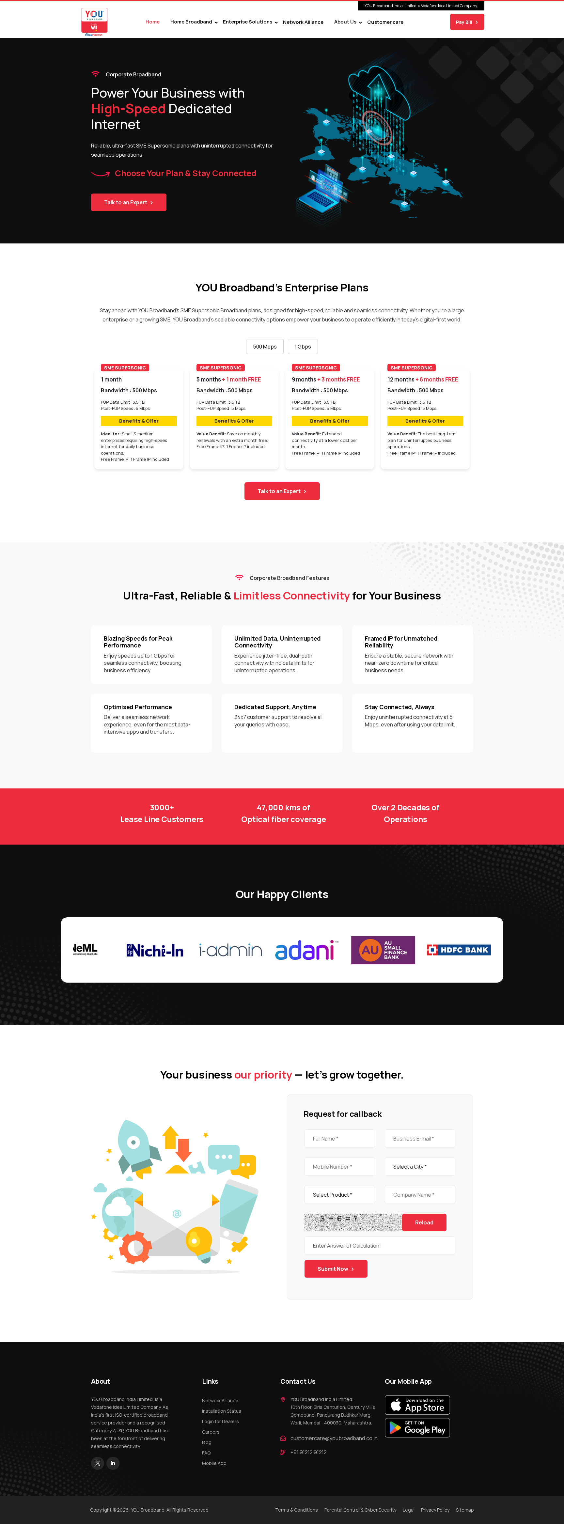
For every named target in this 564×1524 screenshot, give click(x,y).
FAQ (206, 1453)
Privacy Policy (435, 1510)
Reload (424, 1222)
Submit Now (333, 1268)
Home (153, 22)
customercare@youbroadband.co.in (334, 1438)
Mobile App (214, 1463)
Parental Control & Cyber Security (360, 1510)
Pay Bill (464, 22)
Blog (207, 1442)
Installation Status (221, 1411)
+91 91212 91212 (308, 1452)
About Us (345, 22)
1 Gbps (303, 346)
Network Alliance (303, 22)
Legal (409, 1510)
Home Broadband (191, 22)
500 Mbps (265, 346)
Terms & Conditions (296, 1510)
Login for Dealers (220, 1421)
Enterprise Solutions (247, 22)
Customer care (385, 22)
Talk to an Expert (125, 202)
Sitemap (465, 1510)
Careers (211, 1432)
